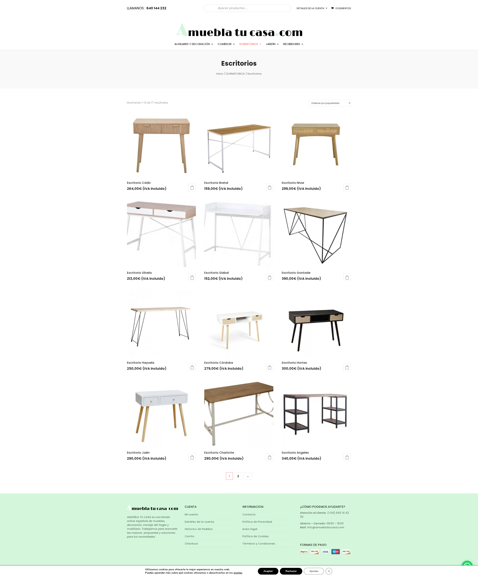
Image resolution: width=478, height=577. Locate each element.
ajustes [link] (238, 573)
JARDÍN (270, 44)
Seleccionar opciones (269, 187)
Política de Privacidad (257, 522)
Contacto (249, 514)
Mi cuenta (191, 514)
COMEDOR (225, 44)
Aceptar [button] (268, 571)
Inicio (219, 74)
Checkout (191, 543)
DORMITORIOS (248, 44)
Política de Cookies (255, 536)
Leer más (192, 277)
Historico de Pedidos (199, 529)
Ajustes (313, 571)
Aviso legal (249, 529)
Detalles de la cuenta (310, 8)
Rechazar (291, 571)
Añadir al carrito (192, 187)
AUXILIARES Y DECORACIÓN (192, 44)
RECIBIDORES (291, 44)
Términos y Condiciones (258, 543)
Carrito (189, 536)
